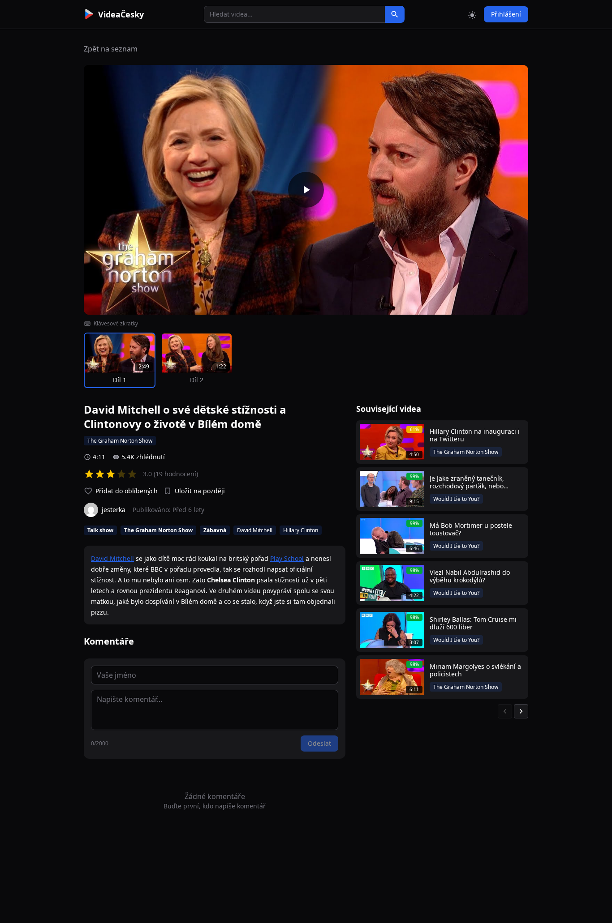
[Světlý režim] (472, 14)
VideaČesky (121, 14)
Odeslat (319, 743)
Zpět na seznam (111, 49)
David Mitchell (112, 558)
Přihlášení (506, 14)
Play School (287, 558)
